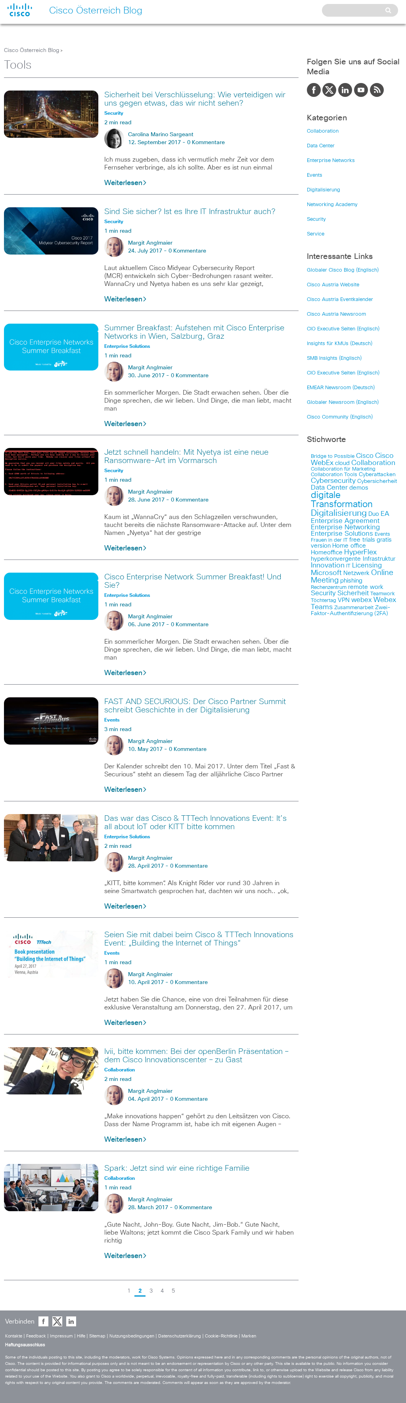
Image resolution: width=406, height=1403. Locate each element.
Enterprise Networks (331, 160)
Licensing (367, 565)
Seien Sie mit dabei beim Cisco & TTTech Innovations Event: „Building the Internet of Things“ (198, 939)
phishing (351, 581)
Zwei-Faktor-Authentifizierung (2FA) (351, 610)
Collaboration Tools (334, 474)
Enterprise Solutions (342, 534)
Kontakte (13, 1336)
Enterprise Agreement (345, 521)
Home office (349, 546)
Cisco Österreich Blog (31, 50)
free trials (362, 540)
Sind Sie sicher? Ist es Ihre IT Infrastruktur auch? (189, 212)
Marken (248, 1336)
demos (358, 488)
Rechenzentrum (329, 587)
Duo (373, 514)
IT (348, 566)
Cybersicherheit (377, 481)
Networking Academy (332, 204)
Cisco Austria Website (333, 285)
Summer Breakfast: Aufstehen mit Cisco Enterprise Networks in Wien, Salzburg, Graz (194, 332)
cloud (342, 463)
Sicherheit (353, 593)
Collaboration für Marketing (343, 469)
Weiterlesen (123, 183)
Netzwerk (356, 573)
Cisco (364, 456)
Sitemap (97, 1336)
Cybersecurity (333, 480)
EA (385, 514)
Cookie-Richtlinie (221, 1336)
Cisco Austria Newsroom (336, 314)
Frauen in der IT (329, 540)
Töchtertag (323, 600)
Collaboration (323, 131)
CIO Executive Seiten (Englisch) (343, 329)
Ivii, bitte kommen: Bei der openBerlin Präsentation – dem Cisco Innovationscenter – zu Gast (196, 1056)
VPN (344, 600)
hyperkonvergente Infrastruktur (353, 559)
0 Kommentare (206, 142)
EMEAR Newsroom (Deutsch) (341, 387)
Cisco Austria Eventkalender (340, 299)
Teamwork (382, 593)
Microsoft (326, 573)
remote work (365, 587)
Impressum (61, 1336)
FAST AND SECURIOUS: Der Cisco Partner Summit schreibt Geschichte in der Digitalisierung (195, 706)
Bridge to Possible (332, 456)
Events (314, 175)
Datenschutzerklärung (179, 1336)
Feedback (36, 1336)
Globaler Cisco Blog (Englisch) (343, 270)
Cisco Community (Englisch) (340, 417)
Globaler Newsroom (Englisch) (343, 402)
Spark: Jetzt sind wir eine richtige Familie (176, 1168)
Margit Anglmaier (150, 243)
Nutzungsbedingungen (131, 1336)
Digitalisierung (323, 190)
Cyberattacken (377, 474)
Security (316, 219)
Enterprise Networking (345, 527)
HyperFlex (360, 552)
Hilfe (81, 1336)
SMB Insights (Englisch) (334, 358)
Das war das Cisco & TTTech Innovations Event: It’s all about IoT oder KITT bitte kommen (195, 822)
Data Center (321, 146)
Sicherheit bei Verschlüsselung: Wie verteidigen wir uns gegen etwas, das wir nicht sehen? (194, 99)
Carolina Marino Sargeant (160, 134)
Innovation (328, 565)
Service (315, 234)
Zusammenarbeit (353, 607)
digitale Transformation (342, 500)
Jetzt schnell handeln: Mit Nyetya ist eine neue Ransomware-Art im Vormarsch (186, 456)
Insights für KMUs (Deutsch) (339, 343)
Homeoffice (327, 553)
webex (361, 600)
